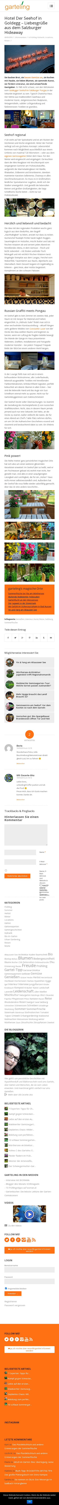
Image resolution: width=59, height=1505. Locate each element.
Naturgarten (25, 995)
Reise (41, 619)
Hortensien (20, 980)
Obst (42, 995)
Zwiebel (50, 1022)
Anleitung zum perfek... (19, 1399)
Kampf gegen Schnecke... (20, 1378)
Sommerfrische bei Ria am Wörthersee (26, 593)
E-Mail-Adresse (43, 863)
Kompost (19, 987)
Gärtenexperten (11, 926)
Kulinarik (41, 37)
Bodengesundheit (44, 958)
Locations (49, 37)
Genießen (20, 619)
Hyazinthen (39, 981)
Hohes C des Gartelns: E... (21, 1150)
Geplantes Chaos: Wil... (19, 1394)
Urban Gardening (12, 939)
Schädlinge (43, 1005)
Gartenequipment (12, 973)
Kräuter (28, 987)
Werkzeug (33, 1019)
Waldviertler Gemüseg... (19, 1388)
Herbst (7, 913)
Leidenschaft (23, 991)
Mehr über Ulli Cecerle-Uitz (20, 1094)
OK (29, 1502)
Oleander (49, 995)
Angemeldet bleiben (16, 1288)
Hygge (48, 981)
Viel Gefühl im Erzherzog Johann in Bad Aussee (29, 606)
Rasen (41, 999)
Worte (7, 946)
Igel (6, 984)
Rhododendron (11, 1002)
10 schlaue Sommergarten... (22, 1140)
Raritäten (34, 998)
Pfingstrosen (18, 998)
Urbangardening (29, 1015)
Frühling (33, 37)
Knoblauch (9, 987)
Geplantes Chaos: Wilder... (21, 1129)
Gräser (23, 977)
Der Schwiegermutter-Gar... (22, 1166)
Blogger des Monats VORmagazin (22, 1183)
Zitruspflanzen (40, 1022)
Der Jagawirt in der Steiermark (22, 603)
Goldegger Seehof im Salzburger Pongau (28, 90)
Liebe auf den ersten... (19, 1383)
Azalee (32, 954)
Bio (50, 954)
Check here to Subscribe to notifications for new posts (44, 893)
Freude (29, 965)
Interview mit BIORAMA (17, 1180)
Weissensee (22, 1019)
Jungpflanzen (36, 984)
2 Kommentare (20, 37)
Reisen (7, 41)
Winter (7, 916)
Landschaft (44, 987)
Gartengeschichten (13, 929)
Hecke (30, 977)
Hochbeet (9, 981)
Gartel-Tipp (13, 969)
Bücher (15, 962)
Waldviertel (44, 1015)
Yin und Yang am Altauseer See (22, 609)
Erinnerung (9, 966)
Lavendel (8, 991)
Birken (14, 959)
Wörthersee (9, 1022)
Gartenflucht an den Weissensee (23, 600)
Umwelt (16, 1015)
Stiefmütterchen (32, 1012)
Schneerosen (21, 1005)
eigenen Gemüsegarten (15, 156)
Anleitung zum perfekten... (21, 1134)
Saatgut (30, 1002)
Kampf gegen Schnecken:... (21, 1113)
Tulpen (7, 1015)
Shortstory (9, 1009)
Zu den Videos (14, 1225)
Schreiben (32, 1005)
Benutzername (11, 1265)
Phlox (26, 999)
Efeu (52, 962)
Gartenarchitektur (31, 970)
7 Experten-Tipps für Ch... (21, 1108)
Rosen (22, 1002)
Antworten (21, 763)
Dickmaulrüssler (42, 962)
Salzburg (49, 619)
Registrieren (10, 1301)
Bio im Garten (10, 936)
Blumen (25, 958)
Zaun (18, 1022)
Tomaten (44, 1012)
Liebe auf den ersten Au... (21, 1119)
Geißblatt (25, 973)
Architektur (23, 954)
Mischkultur (11, 995)
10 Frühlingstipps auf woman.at (21, 1187)
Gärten (7, 923)
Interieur (29, 619)
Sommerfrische (11, 622)
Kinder (46, 984)
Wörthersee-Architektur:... (21, 1145)
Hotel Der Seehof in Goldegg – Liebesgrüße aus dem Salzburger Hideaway (25, 25)
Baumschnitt (41, 954)
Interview (23, 984)
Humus (30, 981)
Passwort (8, 1277)
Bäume (7, 962)
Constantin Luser (37, 328)
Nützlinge (35, 995)
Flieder (18, 966)
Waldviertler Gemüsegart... (22, 1124)
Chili (20, 962)
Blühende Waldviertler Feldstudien (24, 596)
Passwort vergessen (14, 1305)
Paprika (7, 999)
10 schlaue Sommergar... (20, 1404)
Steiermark (9, 1012)
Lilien (36, 991)
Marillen (43, 991)
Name (43, 852)
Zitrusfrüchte (27, 1022)
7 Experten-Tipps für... (19, 1373)
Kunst (36, 619)
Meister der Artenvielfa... (21, 1160)
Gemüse (36, 973)
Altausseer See (11, 954)
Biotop (7, 958)
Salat (37, 1002)
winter (41, 1019)
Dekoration (29, 962)
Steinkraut (19, 1012)
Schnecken (9, 1005)
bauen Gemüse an (33, 77)
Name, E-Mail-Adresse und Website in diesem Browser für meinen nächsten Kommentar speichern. (44, 882)
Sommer (8, 910)
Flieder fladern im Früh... (20, 1155)
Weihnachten (10, 1019)
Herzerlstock (46, 977)
